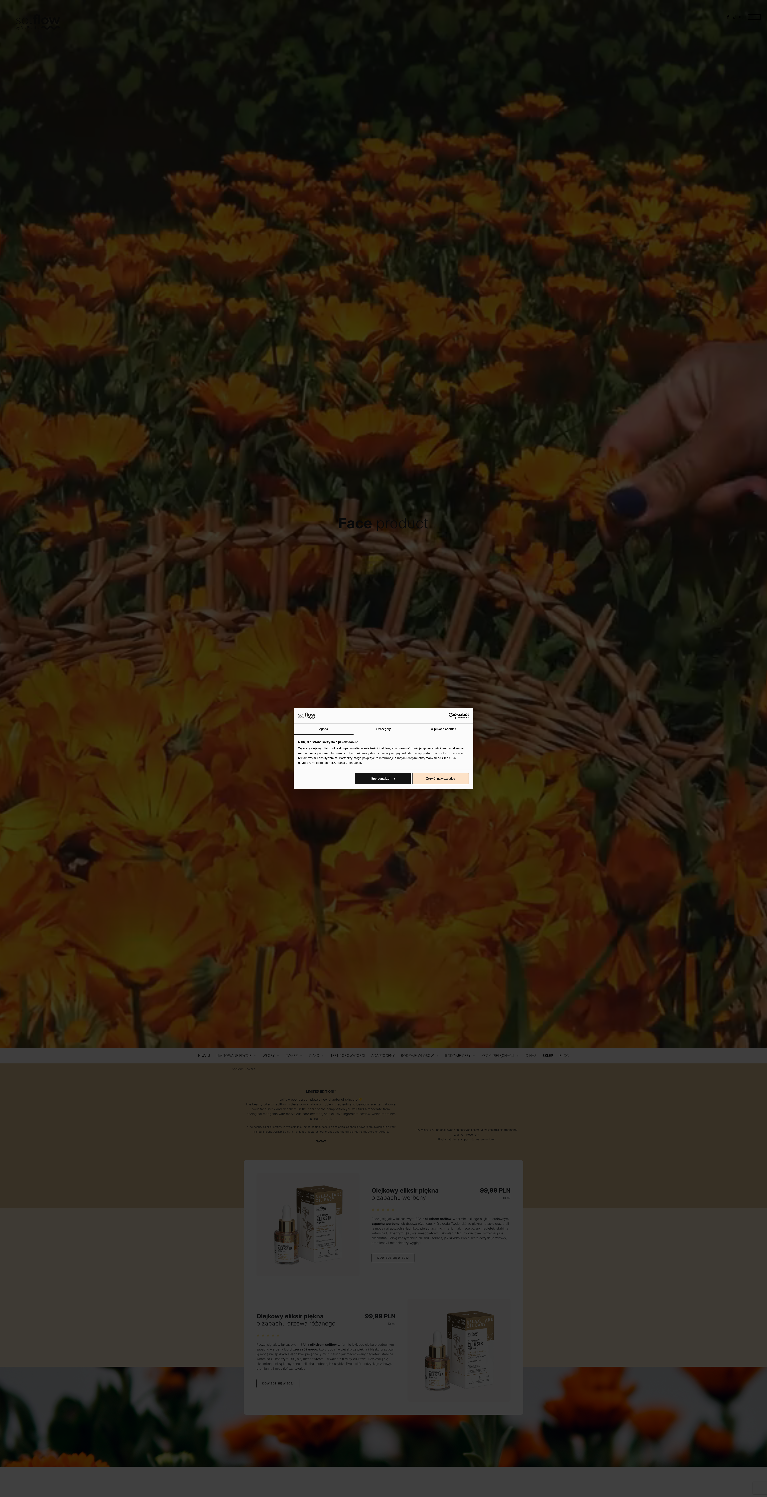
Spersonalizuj (380, 778)
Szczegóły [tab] (383, 728)
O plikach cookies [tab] (443, 728)
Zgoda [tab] (323, 728)
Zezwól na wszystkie (440, 778)
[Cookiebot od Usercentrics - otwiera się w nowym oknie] (451, 716)
